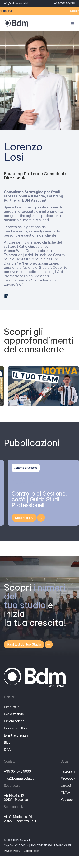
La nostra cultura (15, 728)
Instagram (68, 771)
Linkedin (66, 785)
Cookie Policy (31, 851)
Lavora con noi (14, 721)
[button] (43, 386)
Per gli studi (12, 707)
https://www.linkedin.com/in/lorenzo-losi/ (6, 295)
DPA (7, 749)
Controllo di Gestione (25, 467)
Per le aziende (14, 714)
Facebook (68, 778)
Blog (7, 742)
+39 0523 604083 (64, 3)
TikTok (65, 793)
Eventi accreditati (16, 735)
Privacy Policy (12, 851)
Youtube (66, 800)
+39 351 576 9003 (17, 771)
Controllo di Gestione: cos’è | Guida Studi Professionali (39, 499)
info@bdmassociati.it (16, 3)
